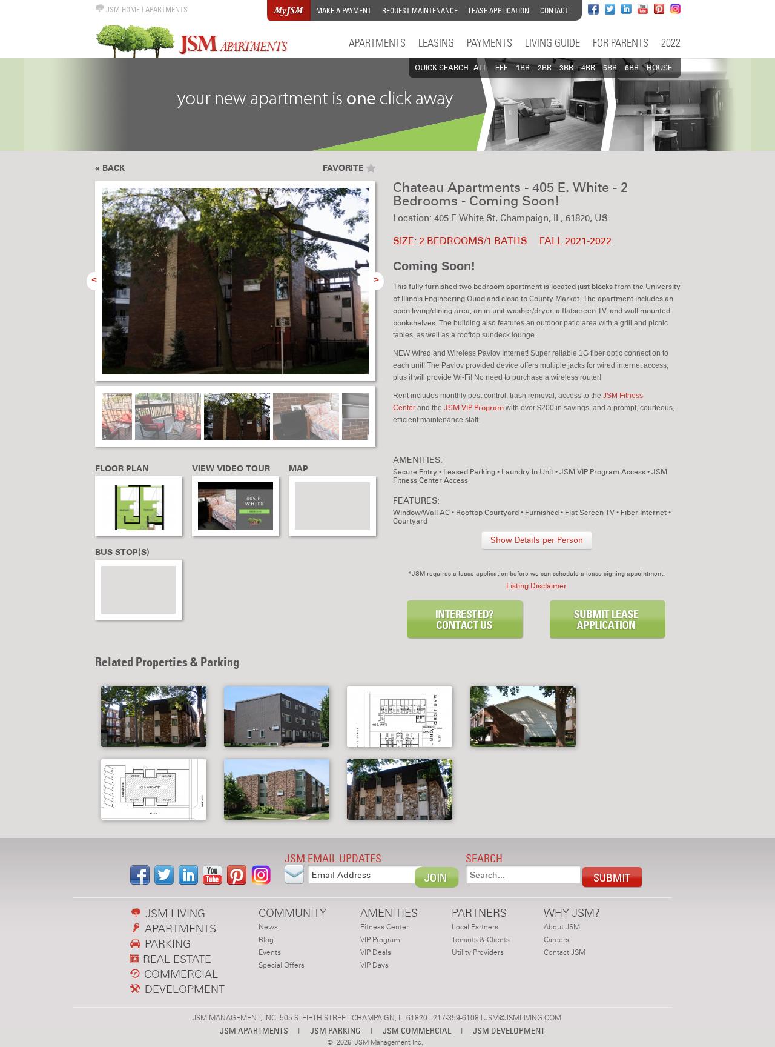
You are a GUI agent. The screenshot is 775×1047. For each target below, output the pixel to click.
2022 (671, 42)
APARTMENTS (166, 9)
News (268, 927)
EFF (501, 68)
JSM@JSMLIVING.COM (522, 1018)
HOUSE (659, 68)
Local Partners (475, 927)
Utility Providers (478, 952)
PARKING (166, 943)
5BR (610, 68)
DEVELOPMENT (183, 989)
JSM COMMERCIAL (417, 1030)
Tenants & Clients (481, 940)
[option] (235, 288)
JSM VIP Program (474, 408)
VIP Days (374, 965)
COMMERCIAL (179, 974)
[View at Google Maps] (332, 506)
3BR (566, 68)
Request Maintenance (420, 10)
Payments (489, 42)
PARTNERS (479, 912)
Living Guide (552, 42)
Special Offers (282, 965)
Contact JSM (564, 952)
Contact (554, 10)
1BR (523, 68)
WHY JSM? (572, 912)
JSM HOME (122, 9)
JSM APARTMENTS (254, 1030)
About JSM (562, 927)
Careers (556, 940)
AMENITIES (389, 912)
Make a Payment (343, 10)
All (480, 68)
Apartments (377, 42)
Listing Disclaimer (536, 586)
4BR (588, 68)
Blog (266, 940)
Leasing (436, 42)
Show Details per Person (536, 540)
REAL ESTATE (175, 958)
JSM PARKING (335, 1030)
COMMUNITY (292, 912)
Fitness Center (384, 927)
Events (270, 952)
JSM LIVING (173, 913)
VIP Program (380, 940)
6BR (632, 68)
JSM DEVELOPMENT (509, 1030)
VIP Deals (375, 952)
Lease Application (499, 10)
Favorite (343, 168)
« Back (110, 168)
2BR (545, 68)
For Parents (620, 42)
